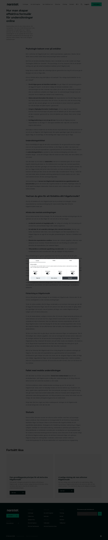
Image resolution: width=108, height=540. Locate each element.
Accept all (70, 278)
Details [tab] (54, 260)
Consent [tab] (37, 260)
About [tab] (70, 260)
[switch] (47, 273)
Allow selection (54, 278)
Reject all (38, 278)
